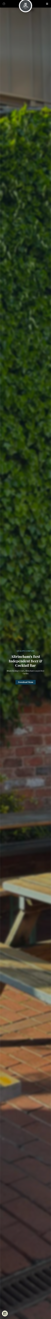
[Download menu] (5, 1313)
